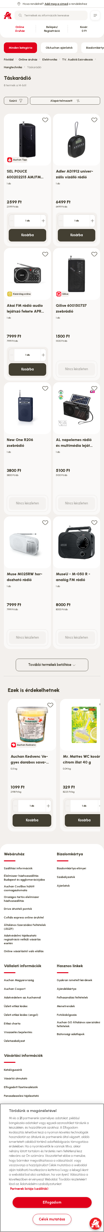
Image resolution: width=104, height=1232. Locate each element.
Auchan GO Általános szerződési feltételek (78, 1024)
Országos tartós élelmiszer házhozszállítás (21, 899)
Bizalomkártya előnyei (71, 868)
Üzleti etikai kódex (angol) (21, 1015)
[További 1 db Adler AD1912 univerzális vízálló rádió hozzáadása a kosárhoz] (92, 221)
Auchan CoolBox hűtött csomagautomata (19, 888)
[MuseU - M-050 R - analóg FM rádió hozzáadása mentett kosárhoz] (94, 522)
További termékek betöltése (50, 665)
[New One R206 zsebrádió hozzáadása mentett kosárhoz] (45, 388)
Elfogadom (52, 1202)
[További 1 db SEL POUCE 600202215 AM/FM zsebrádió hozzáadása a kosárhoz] (43, 221)
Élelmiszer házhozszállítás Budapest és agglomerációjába (24, 877)
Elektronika (49, 59)
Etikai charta (12, 1023)
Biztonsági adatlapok (70, 1034)
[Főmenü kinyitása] (95, 15)
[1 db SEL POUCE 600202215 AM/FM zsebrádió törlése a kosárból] (11, 221)
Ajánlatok (63, 885)
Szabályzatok (66, 877)
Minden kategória (20, 47)
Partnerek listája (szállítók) (29, 1189)
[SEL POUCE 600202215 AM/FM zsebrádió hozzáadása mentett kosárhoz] (45, 120)
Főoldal (9, 59)
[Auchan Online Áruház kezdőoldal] (8, 15)
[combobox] (51, 15)
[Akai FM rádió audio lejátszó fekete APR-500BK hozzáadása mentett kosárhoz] (45, 254)
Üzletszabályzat (14, 1041)
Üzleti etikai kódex (16, 1006)
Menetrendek (66, 1006)
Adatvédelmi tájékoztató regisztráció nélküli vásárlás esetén (22, 939)
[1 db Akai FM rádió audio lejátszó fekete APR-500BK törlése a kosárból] (11, 355)
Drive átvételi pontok (18, 909)
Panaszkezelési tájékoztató (21, 1096)
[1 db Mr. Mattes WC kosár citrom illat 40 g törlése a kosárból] (67, 806)
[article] (27, 180)
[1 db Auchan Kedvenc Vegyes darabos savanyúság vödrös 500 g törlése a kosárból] (15, 806)
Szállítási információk (18, 868)
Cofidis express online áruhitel (24, 917)
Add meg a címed (56, 4)
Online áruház (28, 59)
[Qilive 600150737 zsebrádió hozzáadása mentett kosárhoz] (94, 254)
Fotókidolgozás (67, 1015)
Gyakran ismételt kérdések (74, 980)
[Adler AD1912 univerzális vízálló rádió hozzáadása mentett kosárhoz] (94, 120)
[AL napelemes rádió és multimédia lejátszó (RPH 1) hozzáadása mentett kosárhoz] (94, 388)
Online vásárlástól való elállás (24, 951)
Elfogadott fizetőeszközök (21, 1087)
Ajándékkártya (66, 989)
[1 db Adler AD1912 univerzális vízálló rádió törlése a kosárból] (60, 221)
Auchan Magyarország (19, 980)
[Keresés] (20, 15)
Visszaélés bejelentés (18, 1032)
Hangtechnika (13, 67)
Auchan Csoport (14, 989)
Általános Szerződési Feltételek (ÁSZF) (25, 927)
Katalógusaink (13, 1069)
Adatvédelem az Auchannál (22, 997)
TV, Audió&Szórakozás (77, 59)
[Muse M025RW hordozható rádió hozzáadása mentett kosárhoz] (45, 522)
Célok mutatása (52, 1219)
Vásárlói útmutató (15, 1078)
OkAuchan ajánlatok (59, 47)
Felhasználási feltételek (72, 997)
